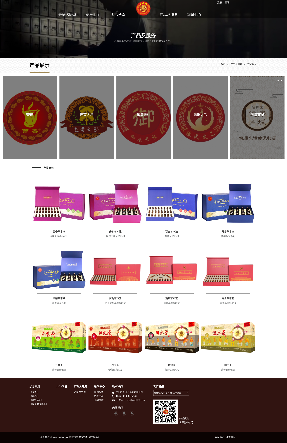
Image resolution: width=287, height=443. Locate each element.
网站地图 (219, 437)
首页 (223, 64)
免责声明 (230, 437)
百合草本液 (59, 231)
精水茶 (171, 365)
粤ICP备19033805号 (89, 437)
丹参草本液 (115, 231)
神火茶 (115, 365)
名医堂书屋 (80, 392)
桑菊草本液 (59, 298)
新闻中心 (194, 15)
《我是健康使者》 (39, 404)
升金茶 (59, 365)
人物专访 (98, 400)
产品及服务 (169, 15)
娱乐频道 (92, 15)
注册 (219, 2)
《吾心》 (34, 396)
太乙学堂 (118, 15)
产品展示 (252, 64)
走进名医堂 (67, 15)
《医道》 (34, 392)
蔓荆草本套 (171, 298)
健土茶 (228, 365)
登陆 (227, 2)
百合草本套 (115, 298)
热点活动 (98, 396)
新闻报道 (98, 392)
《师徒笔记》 (37, 400)
